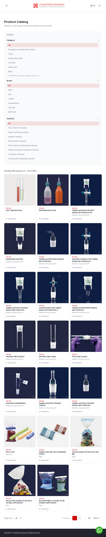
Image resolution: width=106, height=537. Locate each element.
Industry (10, 118)
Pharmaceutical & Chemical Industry (23, 150)
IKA (9, 94)
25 (89, 518)
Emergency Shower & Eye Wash (21, 49)
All (9, 45)
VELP (10, 90)
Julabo (11, 99)
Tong (10, 54)
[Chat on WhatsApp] (99, 530)
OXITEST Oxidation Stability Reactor (23, 76)
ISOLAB (11, 107)
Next (96, 518)
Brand (9, 81)
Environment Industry (17, 141)
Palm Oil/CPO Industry (17, 128)
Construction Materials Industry (21, 158)
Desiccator (12, 67)
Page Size (8, 518)
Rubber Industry (15, 136)
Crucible (11, 63)
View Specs (12, 219)
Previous (66, 518)
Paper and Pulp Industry (18, 132)
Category (11, 40)
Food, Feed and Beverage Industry (22, 145)
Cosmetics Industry (16, 154)
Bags (10, 71)
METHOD (12, 112)
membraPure (13, 103)
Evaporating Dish (15, 58)
